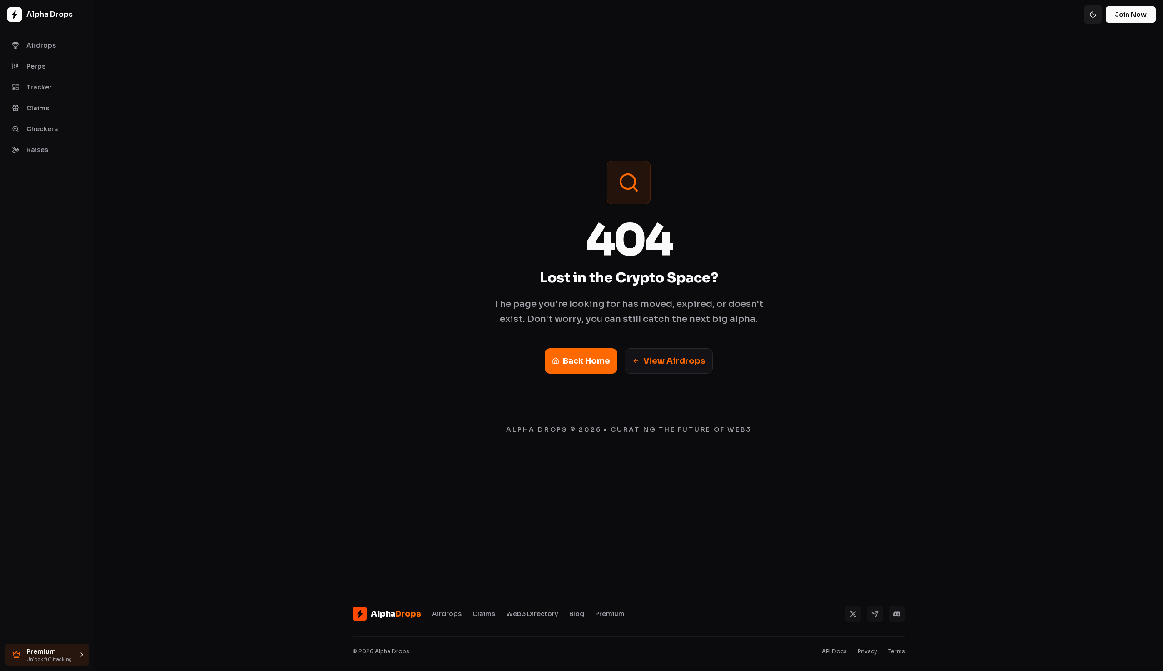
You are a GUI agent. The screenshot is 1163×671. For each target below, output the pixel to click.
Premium (610, 614)
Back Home (586, 361)
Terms (896, 651)
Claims (483, 614)
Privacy (867, 651)
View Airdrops (674, 361)
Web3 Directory (532, 614)
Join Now (1131, 14)
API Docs (834, 651)
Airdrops (447, 614)
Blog (576, 614)
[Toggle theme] (1093, 14)
